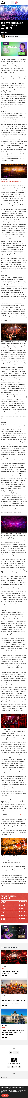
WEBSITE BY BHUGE (4, 1077)
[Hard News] (3, 2)
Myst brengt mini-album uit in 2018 (11, 181)
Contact (14, 1073)
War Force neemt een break (15, 815)
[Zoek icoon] (12, 2)
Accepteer (5, 1095)
